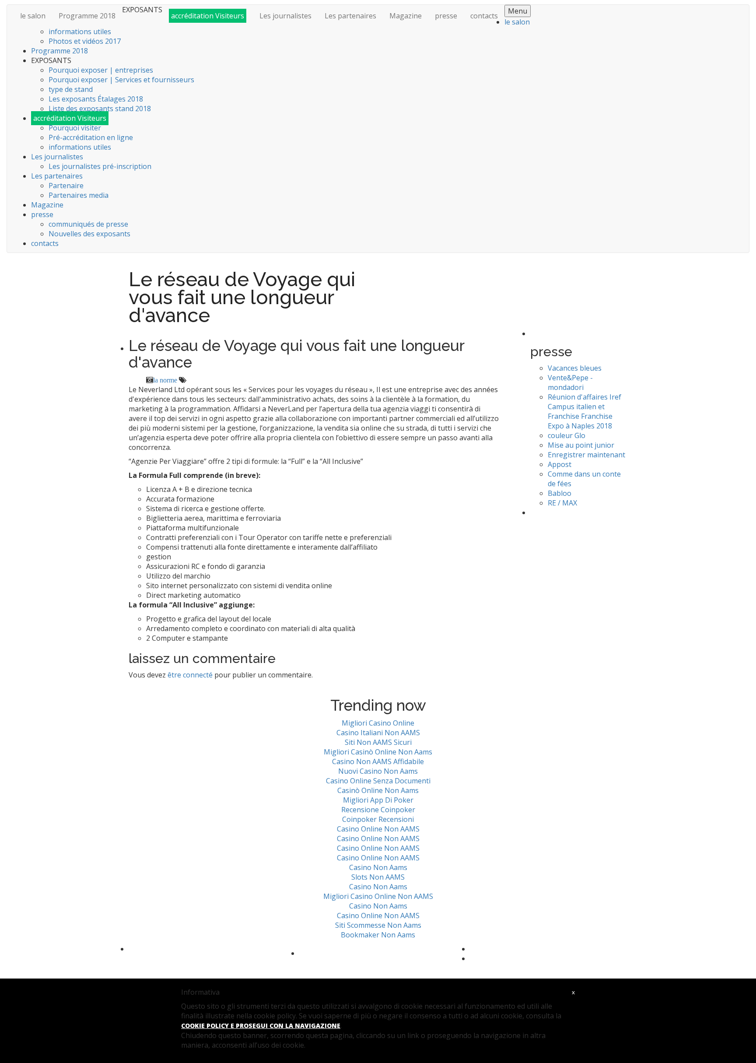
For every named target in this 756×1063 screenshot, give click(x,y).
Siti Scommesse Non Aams (378, 925)
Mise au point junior (581, 445)
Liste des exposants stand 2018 (100, 108)
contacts (484, 16)
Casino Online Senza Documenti (378, 781)
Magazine (405, 16)
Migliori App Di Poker (378, 800)
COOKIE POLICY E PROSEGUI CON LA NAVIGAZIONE (260, 1025)
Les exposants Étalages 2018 (96, 99)
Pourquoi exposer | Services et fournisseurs (121, 79)
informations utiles (80, 31)
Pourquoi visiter (75, 128)
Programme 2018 (87, 16)
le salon (33, 16)
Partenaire (66, 185)
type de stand (71, 89)
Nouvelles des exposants (89, 234)
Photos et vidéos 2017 (85, 41)
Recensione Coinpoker (378, 809)
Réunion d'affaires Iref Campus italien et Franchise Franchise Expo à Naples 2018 (584, 411)
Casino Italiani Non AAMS (378, 732)
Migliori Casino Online (378, 723)
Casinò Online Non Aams (378, 790)
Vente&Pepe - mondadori (570, 382)
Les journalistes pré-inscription (100, 166)
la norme (165, 379)
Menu (517, 11)
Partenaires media (78, 195)
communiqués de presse (88, 224)
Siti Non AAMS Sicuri (378, 742)
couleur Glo (566, 435)
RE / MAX (562, 503)
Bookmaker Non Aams (378, 935)
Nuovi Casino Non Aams (378, 771)
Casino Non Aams (378, 867)
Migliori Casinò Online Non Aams (378, 752)
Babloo (559, 493)
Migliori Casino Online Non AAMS (378, 896)
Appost (559, 464)
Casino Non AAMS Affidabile (378, 761)
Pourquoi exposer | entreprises (101, 70)
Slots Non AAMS (378, 877)
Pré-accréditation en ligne (91, 137)
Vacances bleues (575, 368)
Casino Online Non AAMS (378, 829)
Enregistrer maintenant (586, 455)
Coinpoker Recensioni (378, 819)
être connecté (190, 675)
